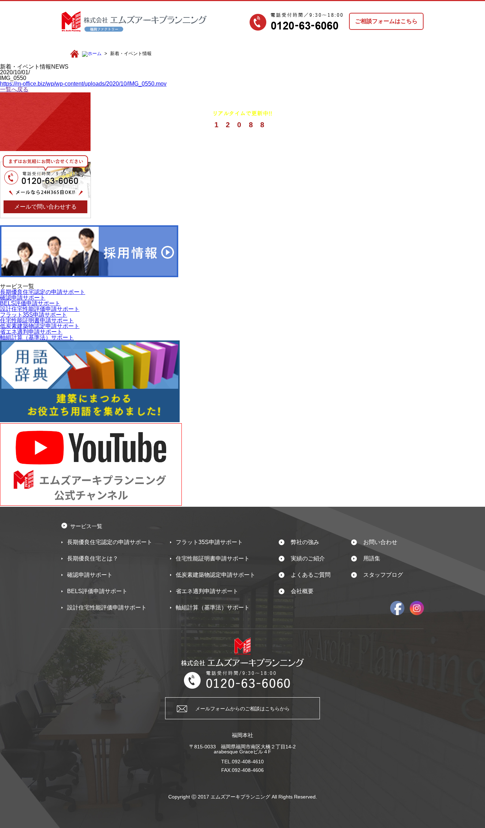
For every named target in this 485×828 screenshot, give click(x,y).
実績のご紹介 (308, 558)
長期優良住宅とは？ (92, 558)
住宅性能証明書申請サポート (37, 320)
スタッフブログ (383, 575)
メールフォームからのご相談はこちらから (242, 708)
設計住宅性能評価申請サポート (40, 309)
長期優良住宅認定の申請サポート (42, 292)
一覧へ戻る (14, 89)
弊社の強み (305, 542)
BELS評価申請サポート (30, 303)
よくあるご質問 (311, 575)
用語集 (371, 558)
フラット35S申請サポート (33, 315)
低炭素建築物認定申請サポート (40, 326)
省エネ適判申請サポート (31, 332)
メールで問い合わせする (45, 207)
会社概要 (302, 591)
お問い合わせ (380, 542)
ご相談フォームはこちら (386, 21)
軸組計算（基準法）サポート (37, 337)
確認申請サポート (22, 298)
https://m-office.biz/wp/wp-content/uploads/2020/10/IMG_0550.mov (83, 84)
